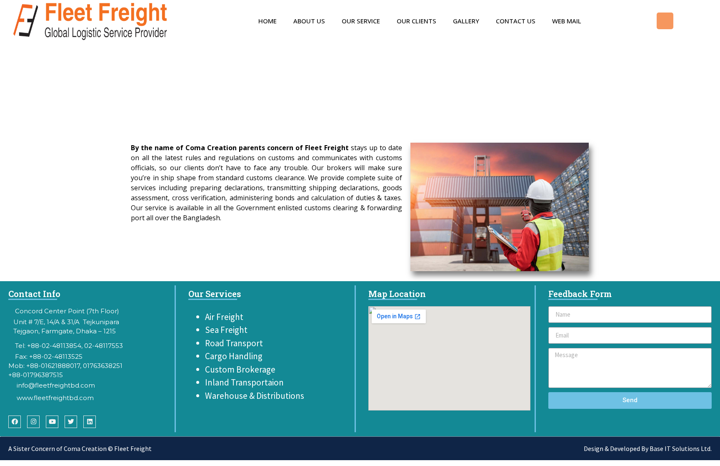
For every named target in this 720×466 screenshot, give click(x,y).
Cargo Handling (233, 356)
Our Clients (416, 21)
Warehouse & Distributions (255, 395)
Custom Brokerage (240, 369)
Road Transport (234, 343)
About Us (309, 21)
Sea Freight (226, 329)
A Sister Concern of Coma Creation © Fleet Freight (80, 448)
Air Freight (224, 316)
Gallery (466, 21)
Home (267, 21)
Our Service (361, 21)
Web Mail (566, 21)
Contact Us (515, 21)
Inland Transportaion (245, 382)
